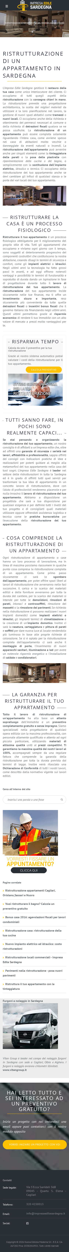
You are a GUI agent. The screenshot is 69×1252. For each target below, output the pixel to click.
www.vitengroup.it (15, 1070)
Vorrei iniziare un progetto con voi (34, 1144)
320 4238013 (35, 1204)
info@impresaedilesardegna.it (45, 1213)
